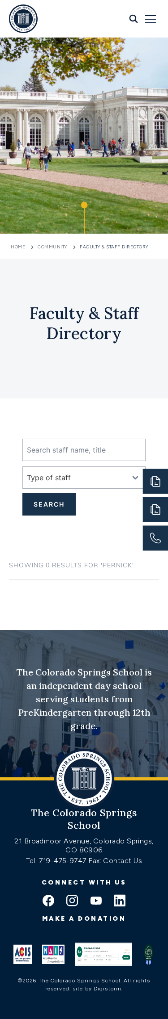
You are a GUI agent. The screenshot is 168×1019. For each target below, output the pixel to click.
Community (52, 247)
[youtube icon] (96, 901)
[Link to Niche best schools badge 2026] (148, 954)
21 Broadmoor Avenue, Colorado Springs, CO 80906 (83, 845)
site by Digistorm (97, 988)
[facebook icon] (48, 901)
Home (19, 247)
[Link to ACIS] (22, 954)
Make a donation (84, 919)
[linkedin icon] (119, 901)
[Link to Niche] (104, 954)
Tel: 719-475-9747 (57, 860)
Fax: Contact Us (115, 860)
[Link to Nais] (53, 954)
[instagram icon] (72, 901)
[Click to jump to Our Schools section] (84, 218)
